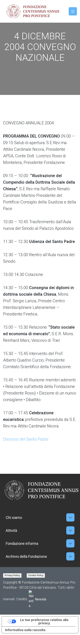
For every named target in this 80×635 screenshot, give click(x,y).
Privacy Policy (12, 575)
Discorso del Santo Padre (25, 439)
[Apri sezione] (70, 517)
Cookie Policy (35, 575)
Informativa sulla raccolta (25, 630)
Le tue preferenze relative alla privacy (44, 621)
